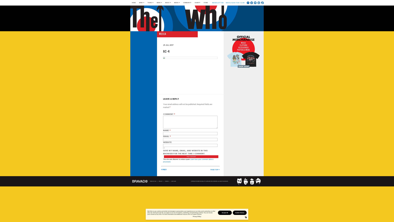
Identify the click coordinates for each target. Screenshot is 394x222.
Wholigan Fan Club (235, 2)
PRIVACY (161, 181)
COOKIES (167, 181)
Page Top (215, 169)
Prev (164, 169)
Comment (169, 114)
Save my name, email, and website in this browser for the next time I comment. (185, 152)
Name (167, 130)
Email (167, 136)
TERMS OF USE (153, 181)
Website (167, 142)
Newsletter (218, 2)
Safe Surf (173, 181)
